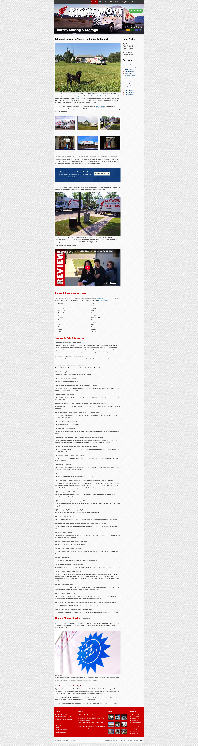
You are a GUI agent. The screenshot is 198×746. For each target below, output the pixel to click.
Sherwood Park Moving (130, 67)
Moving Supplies (129, 94)
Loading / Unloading (129, 92)
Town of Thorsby (74, 96)
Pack (100, 726)
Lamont (60, 329)
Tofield (93, 327)
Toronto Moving (128, 73)
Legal (92, 303)
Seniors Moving (128, 77)
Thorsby (93, 329)
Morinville (94, 306)
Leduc (81, 96)
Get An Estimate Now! (102, 173)
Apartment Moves (129, 80)
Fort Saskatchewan (63, 324)
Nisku (92, 310)
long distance (101, 298)
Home (56, 2)
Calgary (101, 2)
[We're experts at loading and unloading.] (87, 123)
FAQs (125, 740)
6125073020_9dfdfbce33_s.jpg (118, 731)
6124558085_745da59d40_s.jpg (111, 731)
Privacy (136, 740)
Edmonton (94, 2)
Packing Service (135, 733)
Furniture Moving (129, 88)
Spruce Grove (95, 320)
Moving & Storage (129, 83)
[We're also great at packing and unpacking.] (110, 143)
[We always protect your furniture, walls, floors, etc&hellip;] (65, 143)
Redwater (94, 315)
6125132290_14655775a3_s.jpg (118, 717)
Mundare (93, 308)
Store (81, 728)
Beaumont (61, 308)
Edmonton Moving (129, 64)
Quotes (141, 2)
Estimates (108, 740)
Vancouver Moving (129, 71)
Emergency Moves (129, 86)
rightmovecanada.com (61, 732)
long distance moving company (92, 724)
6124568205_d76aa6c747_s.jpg (118, 724)
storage (57, 109)
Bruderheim (61, 313)
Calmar (60, 315)
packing (98, 106)
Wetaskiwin (94, 331)
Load (103, 726)
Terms (141, 740)
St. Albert (118, 2)
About (120, 740)
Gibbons (60, 327)
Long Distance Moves (136, 722)
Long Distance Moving (130, 75)
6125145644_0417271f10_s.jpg (124, 731)
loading (103, 106)
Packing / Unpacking (130, 90)
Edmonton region (103, 300)
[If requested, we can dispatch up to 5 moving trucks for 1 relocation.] (110, 123)
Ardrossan (61, 306)
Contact (130, 740)
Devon (102, 96)
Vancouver (98, 722)
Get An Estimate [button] (136, 11)
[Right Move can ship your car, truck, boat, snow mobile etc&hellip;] (87, 143)
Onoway (93, 313)
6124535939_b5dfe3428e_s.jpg (111, 717)
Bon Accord (61, 310)
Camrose (60, 317)
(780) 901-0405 (92, 102)
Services (134, 2)
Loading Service (135, 731)
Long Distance (126, 2)
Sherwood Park (109, 2)
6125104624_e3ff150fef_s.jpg (124, 717)
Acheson (60, 303)
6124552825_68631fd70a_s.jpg (111, 724)
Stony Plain (94, 324)
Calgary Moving (128, 69)
